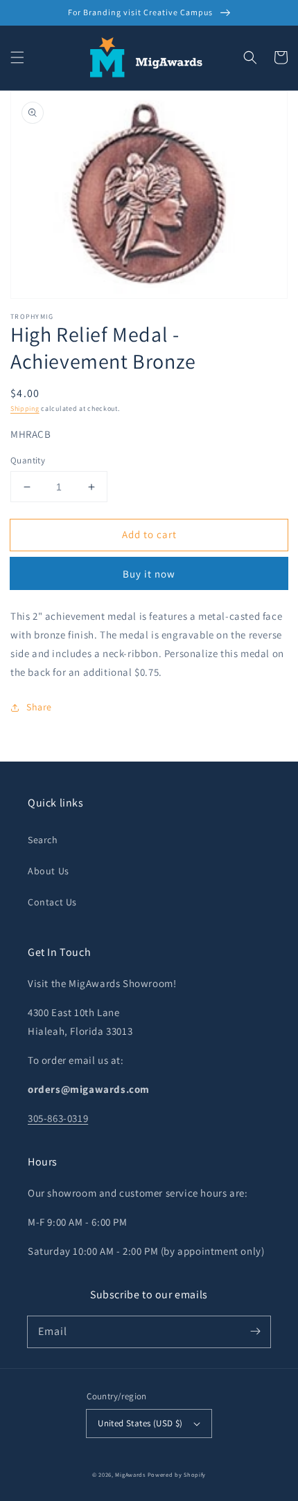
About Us (48, 871)
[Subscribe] (255, 1331)
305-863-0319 (58, 1118)
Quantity (27, 460)
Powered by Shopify (177, 1474)
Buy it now (149, 573)
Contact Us (52, 902)
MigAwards (130, 1474)
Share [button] (39, 707)
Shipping (25, 408)
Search (43, 840)
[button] (17, 57)
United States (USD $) (140, 1423)
